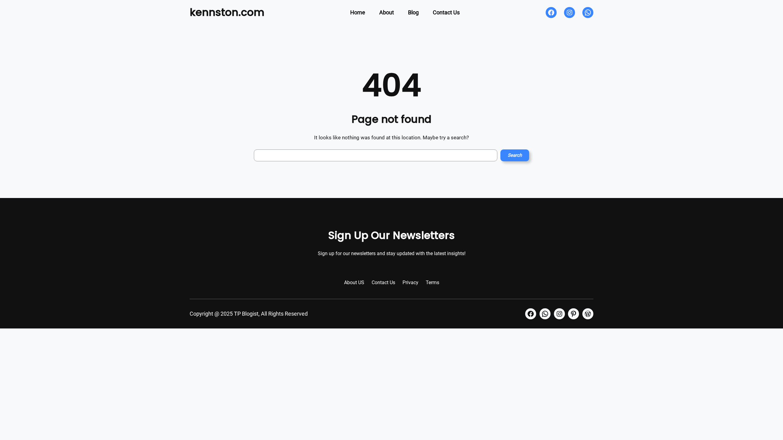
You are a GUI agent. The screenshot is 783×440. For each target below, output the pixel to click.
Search (515, 155)
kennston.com (227, 12)
